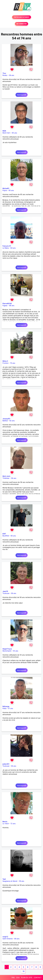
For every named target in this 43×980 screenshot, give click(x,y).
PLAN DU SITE (26, 977)
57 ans (10, 708)
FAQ (13, 977)
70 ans (12, 363)
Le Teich (5, 824)
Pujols (4, 190)
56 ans (13, 478)
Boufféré (5, 536)
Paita (4, 708)
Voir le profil (21, 95)
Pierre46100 (7, 303)
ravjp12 (5, 937)
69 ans (16, 939)
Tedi (4, 879)
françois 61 (6, 246)
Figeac (5, 305)
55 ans (15, 651)
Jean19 (5, 591)
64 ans (13, 248)
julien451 (5, 764)
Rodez (4, 75)
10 (23, 971)
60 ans (13, 536)
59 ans (21, 881)
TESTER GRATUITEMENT (21, 17)
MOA (4, 131)
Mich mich (6, 476)
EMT (4, 534)
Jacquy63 (6, 419)
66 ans (11, 305)
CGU (18, 977)
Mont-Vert (6, 133)
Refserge (5, 706)
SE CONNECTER (21, 24)
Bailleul (5, 421)
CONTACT (38, 977)
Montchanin (6, 651)
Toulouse (5, 593)
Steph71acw (7, 649)
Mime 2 (5, 361)
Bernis (4, 822)
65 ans (14, 133)
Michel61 (5, 188)
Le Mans (5, 248)
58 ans (11, 75)
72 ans (13, 824)
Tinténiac (5, 478)
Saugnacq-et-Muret (9, 881)
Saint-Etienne (7, 939)
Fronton (5, 363)
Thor (4, 73)
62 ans (12, 421)
